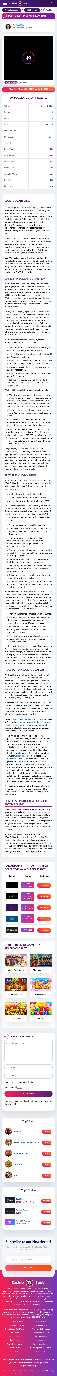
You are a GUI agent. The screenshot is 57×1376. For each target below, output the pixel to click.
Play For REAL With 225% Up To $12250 (28, 89)
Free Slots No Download (41, 1329)
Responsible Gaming (40, 1344)
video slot (44, 219)
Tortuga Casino (22, 1210)
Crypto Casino (14, 1336)
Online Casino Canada (14, 1321)
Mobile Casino (41, 1321)
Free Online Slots (41, 1325)
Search (50, 3)
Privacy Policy (14, 1347)
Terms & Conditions (14, 1344)
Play (46, 1131)
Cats (16, 1175)
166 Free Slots (32, 10)
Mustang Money (21, 1153)
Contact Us (40, 1351)
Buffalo (17, 1131)
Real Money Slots (41, 1336)
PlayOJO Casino (23, 1221)
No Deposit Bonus (41, 1340)
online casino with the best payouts (35, 722)
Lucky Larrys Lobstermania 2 (26, 1142)
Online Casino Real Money (15, 1329)
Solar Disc (18, 1164)
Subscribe (28, 1268)
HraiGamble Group (26, 1312)
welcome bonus (21, 755)
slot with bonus (27, 837)
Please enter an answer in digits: (18, 1082)
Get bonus (44, 885)
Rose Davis (20, 25)
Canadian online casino (17, 758)
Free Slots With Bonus (41, 1333)
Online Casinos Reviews (15, 1325)
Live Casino (14, 1333)
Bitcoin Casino (14, 1340)
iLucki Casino (21, 1199)
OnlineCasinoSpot (11, 10)
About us (14, 1351)
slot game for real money (32, 719)
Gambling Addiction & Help (40, 1347)
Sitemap (14, 1355)
